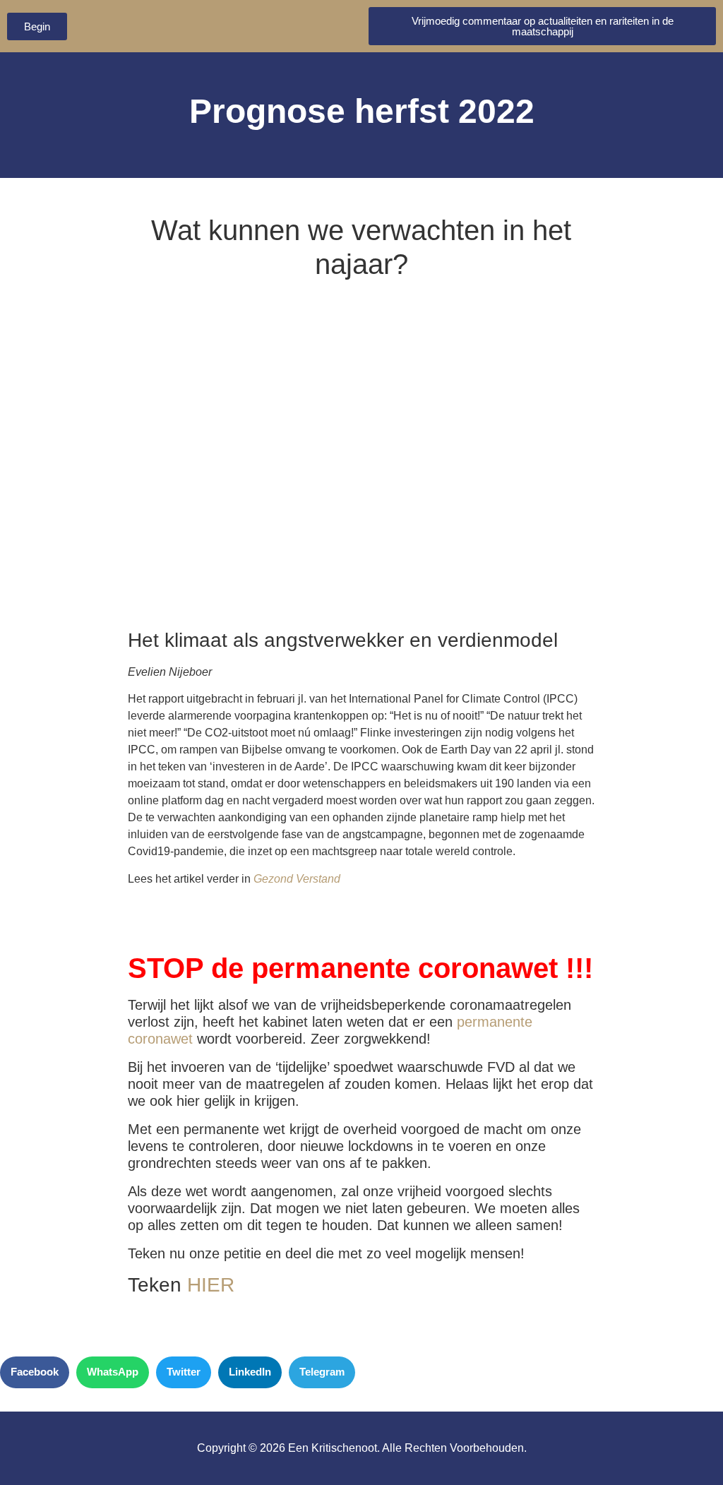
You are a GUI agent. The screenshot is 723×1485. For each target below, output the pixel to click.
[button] (34, 1372)
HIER (210, 1285)
